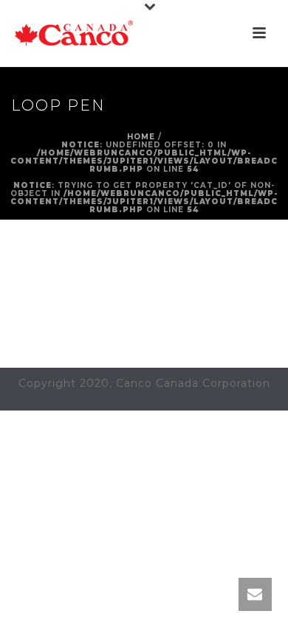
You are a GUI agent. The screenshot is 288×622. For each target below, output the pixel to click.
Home (141, 136)
